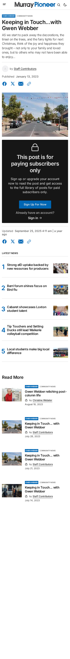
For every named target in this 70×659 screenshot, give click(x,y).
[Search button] (59, 5)
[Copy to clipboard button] (28, 83)
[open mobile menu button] (4, 4)
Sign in (33, 218)
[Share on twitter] (13, 83)
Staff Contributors (25, 68)
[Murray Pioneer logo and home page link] (35, 5)
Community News (25, 16)
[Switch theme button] (65, 5)
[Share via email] (21, 83)
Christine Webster (42, 400)
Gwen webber (9, 16)
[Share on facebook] (5, 83)
